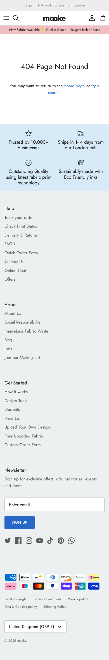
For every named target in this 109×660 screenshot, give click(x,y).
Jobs (8, 349)
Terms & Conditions (47, 599)
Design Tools (15, 401)
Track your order (19, 217)
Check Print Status (20, 226)
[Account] (90, 18)
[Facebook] (18, 540)
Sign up (19, 522)
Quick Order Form (21, 253)
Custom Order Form (22, 445)
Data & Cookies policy (20, 606)
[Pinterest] (61, 540)
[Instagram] (29, 540)
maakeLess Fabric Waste (26, 331)
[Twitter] (7, 540)
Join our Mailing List (22, 357)
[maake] (54, 18)
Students (12, 409)
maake (21, 640)
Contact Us (13, 261)
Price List (12, 418)
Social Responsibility (22, 322)
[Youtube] (39, 540)
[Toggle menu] (6, 18)
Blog (8, 340)
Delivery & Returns (21, 235)
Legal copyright (15, 599)
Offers (9, 279)
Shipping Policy (54, 606)
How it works (16, 392)
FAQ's (9, 244)
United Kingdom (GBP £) (31, 627)
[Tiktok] (50, 540)
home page (74, 86)
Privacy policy (78, 599)
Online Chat (15, 270)
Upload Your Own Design (27, 427)
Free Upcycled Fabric (23, 436)
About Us (12, 313)
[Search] (18, 18)
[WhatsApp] (71, 540)
